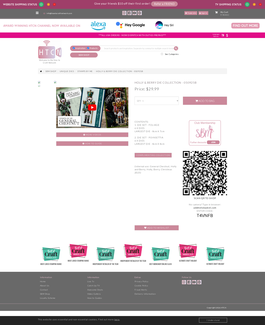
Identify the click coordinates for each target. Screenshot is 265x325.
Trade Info (191, 13)
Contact (44, 290)
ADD (206, 100)
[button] (60, 82)
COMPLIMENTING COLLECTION (153, 155)
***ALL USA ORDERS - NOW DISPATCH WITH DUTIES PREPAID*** (132, 35)
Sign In (204, 13)
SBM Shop (45, 294)
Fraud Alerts (141, 290)
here (117, 319)
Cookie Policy (141, 285)
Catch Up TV (93, 285)
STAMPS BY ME (85, 71)
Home (43, 281)
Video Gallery (94, 294)
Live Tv (90, 281)
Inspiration (80, 48)
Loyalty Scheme (47, 298)
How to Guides (94, 298)
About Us (44, 285)
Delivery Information (145, 294)
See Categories (172, 54)
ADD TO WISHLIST (158, 227)
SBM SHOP (84, 55)
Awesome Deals (95, 290)
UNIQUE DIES (67, 71)
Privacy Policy (141, 281)
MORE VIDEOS (93, 134)
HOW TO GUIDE (93, 143)
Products (94, 48)
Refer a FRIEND (164, 3)
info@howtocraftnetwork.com (59, 13)
